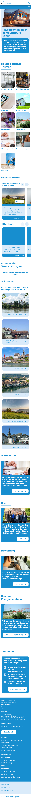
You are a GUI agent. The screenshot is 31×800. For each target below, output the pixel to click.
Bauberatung (20, 129)
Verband (4, 737)
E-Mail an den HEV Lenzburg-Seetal (13, 719)
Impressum (5, 784)
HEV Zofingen (18, 447)
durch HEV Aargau (7, 763)
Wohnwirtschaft (6, 89)
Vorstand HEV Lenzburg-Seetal (11, 740)
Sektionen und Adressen (9, 745)
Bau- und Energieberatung (14, 634)
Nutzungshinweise (7, 790)
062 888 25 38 (6, 714)
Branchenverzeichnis (22, 90)
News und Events (7, 754)
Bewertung (5, 110)
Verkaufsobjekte (21, 110)
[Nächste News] (27, 184)
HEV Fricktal (19, 395)
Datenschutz (5, 787)
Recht (21, 538)
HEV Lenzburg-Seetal (15, 421)
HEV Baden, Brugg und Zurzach (12, 341)
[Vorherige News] (22, 184)
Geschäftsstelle (6, 743)
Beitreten (4, 170)
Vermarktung (6, 129)
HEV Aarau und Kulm (15, 314)
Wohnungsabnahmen (7, 150)
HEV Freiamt (18, 369)
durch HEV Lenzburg (8, 760)
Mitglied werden (15, 689)
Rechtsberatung (21, 149)
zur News (17, 218)
